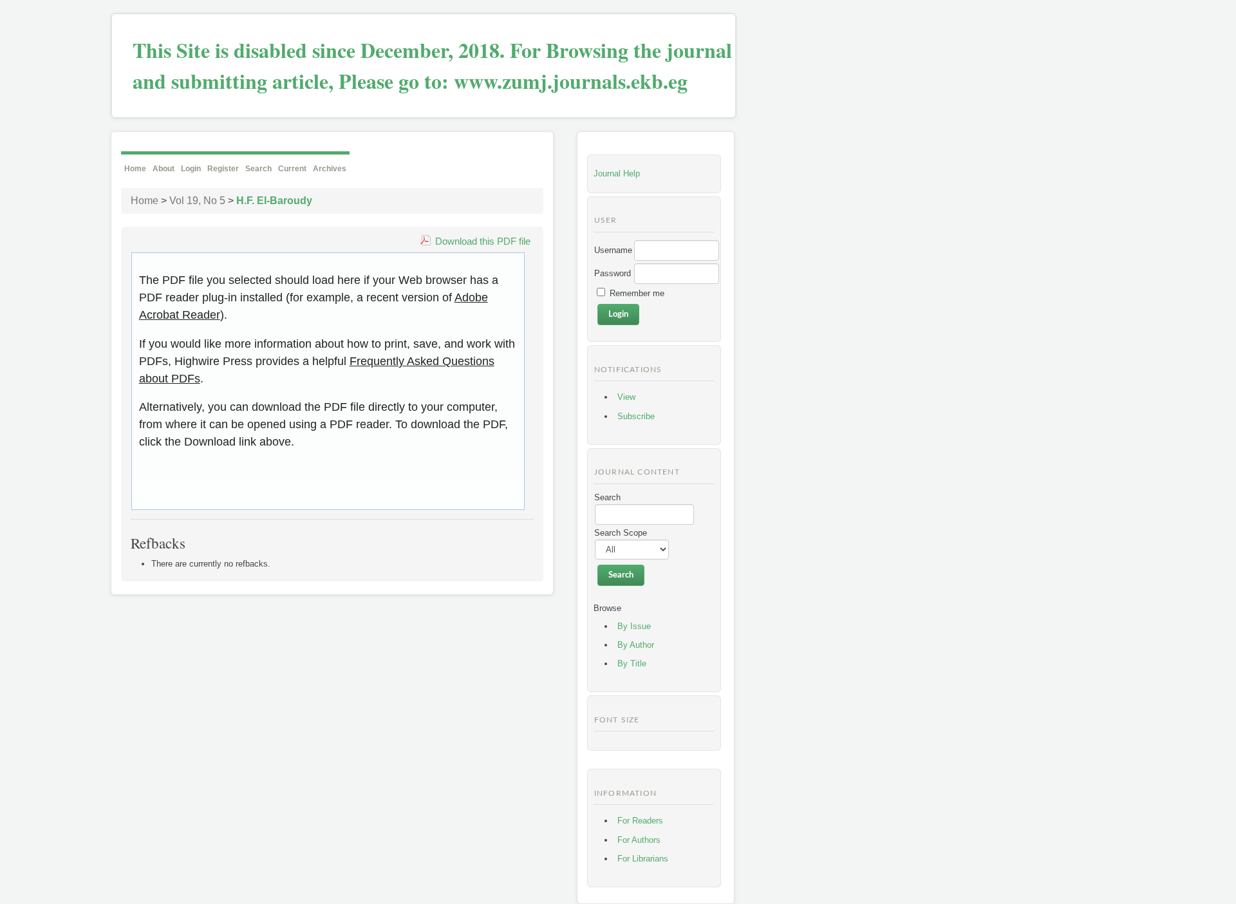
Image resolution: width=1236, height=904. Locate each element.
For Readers (640, 820)
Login (191, 168)
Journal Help (617, 173)
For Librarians (642, 858)
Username (613, 250)
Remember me (637, 293)
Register (223, 168)
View (626, 397)
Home (135, 168)
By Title (631, 663)
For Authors (638, 840)
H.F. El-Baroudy (274, 200)
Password (612, 273)
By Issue (634, 626)
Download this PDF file (482, 241)
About (163, 168)
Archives (329, 168)
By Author (635, 645)
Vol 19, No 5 (197, 200)
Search (258, 168)
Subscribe (636, 416)
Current (292, 168)
